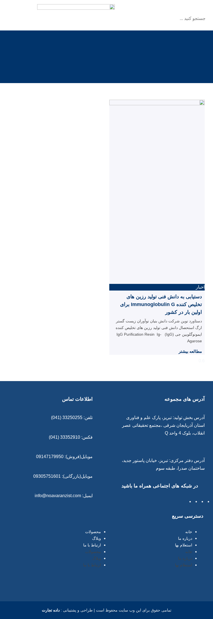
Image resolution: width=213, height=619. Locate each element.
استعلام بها (183, 545)
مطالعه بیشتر (190, 351)
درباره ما (185, 538)
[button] (176, 9)
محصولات (93, 532)
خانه (188, 532)
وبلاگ (96, 538)
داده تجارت (51, 610)
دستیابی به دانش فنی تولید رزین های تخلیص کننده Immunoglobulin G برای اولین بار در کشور (161, 304)
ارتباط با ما (92, 545)
